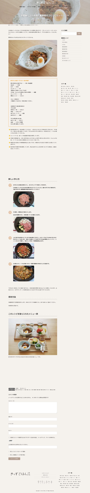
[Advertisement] (32, 163)
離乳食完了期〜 (65, 53)
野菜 (35, 389)
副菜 (78, 94)
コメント (11, 401)
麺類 (67, 102)
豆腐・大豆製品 (65, 100)
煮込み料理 (53, 389)
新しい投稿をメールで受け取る (17, 454)
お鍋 (43, 389)
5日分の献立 (64, 42)
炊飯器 (73, 96)
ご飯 (70, 88)
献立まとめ (64, 98)
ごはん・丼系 (30, 389)
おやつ (69, 86)
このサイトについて (45, 473)
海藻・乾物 (67, 96)
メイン (23, 389)
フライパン (48, 389)
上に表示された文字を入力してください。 (18, 444)
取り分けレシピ (23, 388)
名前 (10, 416)
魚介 (63, 102)
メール (10, 423)
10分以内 (64, 86)
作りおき (18, 389)
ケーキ (69, 90)
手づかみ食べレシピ (66, 60)
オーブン (64, 90)
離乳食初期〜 (65, 46)
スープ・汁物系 (75, 90)
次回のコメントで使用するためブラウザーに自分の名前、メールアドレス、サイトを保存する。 (33, 437)
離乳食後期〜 (65, 51)
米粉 (69, 98)
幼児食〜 (17, 388)
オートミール (75, 88)
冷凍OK (39, 389)
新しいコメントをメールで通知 (17, 451)
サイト (10, 430)
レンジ (63, 94)
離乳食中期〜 (65, 49)
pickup (63, 44)
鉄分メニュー (76, 100)
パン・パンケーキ (65, 92)
